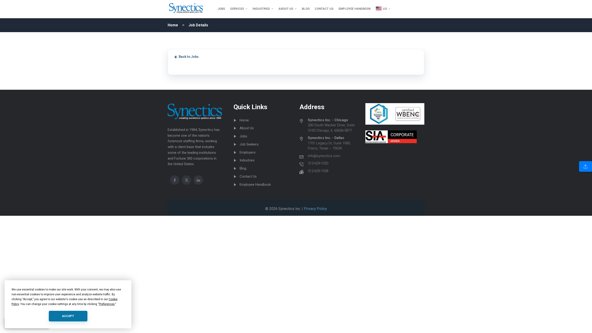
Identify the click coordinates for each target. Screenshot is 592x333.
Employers (248, 152)
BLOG (305, 8)
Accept (68, 316)
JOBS (221, 8)
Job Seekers (249, 144)
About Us (247, 128)
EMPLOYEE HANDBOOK (355, 8)
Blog (243, 168)
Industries (247, 160)
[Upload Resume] (585, 166)
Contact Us (248, 176)
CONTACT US (324, 8)
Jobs (243, 136)
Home (173, 25)
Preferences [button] (107, 304)
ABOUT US (285, 8)
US (385, 8)
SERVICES (237, 8)
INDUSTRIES (261, 8)
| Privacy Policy (314, 209)
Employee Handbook (255, 184)
